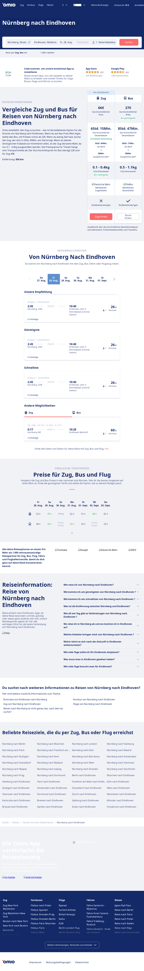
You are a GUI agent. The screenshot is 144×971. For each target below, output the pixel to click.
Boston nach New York (15, 921)
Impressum (35, 962)
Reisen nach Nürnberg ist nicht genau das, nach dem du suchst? (33, 710)
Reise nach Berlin (124, 909)
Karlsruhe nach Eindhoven (16, 800)
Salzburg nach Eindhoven (85, 800)
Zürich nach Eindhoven (84, 794)
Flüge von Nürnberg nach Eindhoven (92, 704)
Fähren (50, 5)
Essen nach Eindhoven (84, 806)
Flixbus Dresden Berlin (43, 918)
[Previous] (29, 504)
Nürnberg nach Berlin (13, 743)
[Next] (114, 279)
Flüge (40, 5)
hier (107, 448)
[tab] (48, 412)
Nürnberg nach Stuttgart (15, 756)
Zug (22, 5)
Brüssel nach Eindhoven (15, 806)
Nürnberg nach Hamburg (120, 743)
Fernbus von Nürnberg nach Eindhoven (94, 699)
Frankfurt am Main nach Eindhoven (91, 781)
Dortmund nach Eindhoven (51, 794)
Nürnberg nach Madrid (119, 750)
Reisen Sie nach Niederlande (38, 822)
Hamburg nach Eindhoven (16, 781)
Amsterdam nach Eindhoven (52, 787)
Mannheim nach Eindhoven (121, 794)
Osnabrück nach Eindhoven (121, 806)
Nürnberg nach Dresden (85, 769)
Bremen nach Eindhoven (50, 800)
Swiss (62, 918)
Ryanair (63, 905)
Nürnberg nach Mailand (50, 762)
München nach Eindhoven (121, 775)
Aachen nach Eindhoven (50, 806)
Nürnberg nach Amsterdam (121, 756)
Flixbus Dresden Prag (42, 914)
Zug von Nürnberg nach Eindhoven (22, 704)
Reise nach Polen (124, 918)
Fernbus (31, 5)
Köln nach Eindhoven (118, 781)
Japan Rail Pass (123, 905)
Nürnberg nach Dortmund (51, 775)
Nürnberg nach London (84, 743)
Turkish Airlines (67, 909)
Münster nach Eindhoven (120, 800)
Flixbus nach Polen (41, 905)
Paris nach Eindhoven (48, 781)
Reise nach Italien (124, 923)
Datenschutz (82, 962)
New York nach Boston (15, 925)
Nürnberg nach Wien (83, 762)
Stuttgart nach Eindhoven (16, 787)
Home (5, 822)
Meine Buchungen (100, 5)
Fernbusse (36, 900)
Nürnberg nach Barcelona (86, 756)
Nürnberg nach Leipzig (49, 769)
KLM (61, 923)
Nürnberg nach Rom (48, 756)
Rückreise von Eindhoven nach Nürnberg (25, 699)
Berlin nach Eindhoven (84, 775)
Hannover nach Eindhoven (16, 794)
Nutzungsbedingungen (58, 962)
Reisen (15, 822)
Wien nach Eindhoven (118, 787)
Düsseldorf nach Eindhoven (86, 787)
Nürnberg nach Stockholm (121, 769)
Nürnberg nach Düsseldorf (16, 762)
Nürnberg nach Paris (13, 750)
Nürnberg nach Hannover (120, 762)
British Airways (67, 914)
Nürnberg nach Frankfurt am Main (55, 750)
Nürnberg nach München (50, 743)
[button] (66, 42)
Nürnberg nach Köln (83, 750)
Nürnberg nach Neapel (14, 769)
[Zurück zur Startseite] (11, 5)
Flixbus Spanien (39, 909)
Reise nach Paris (124, 914)
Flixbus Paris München (43, 923)
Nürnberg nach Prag (13, 775)
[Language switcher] (79, 5)
